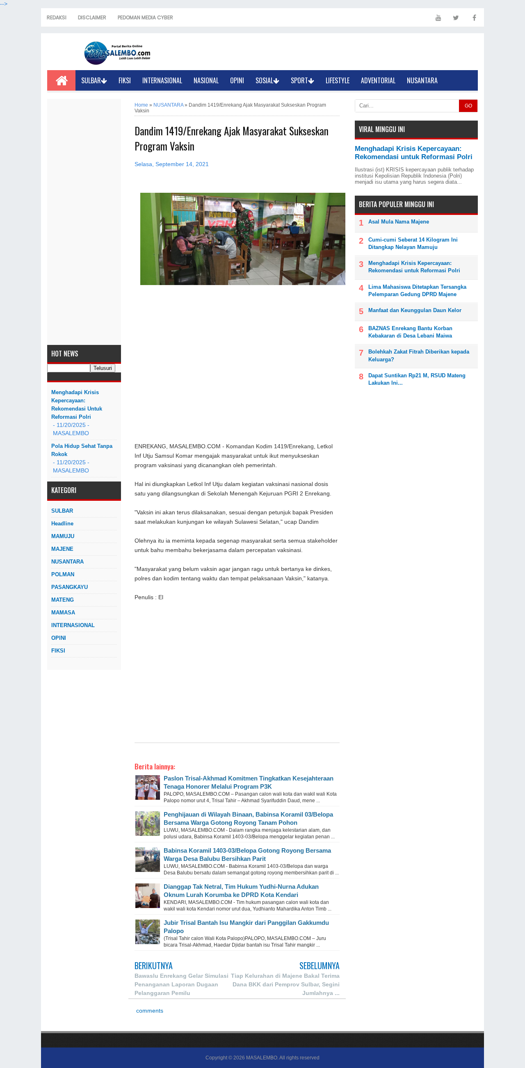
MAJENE (62, 549)
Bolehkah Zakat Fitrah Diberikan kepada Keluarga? (418, 355)
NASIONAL (206, 80)
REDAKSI (56, 17)
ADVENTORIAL (378, 80)
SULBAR (91, 80)
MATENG (62, 600)
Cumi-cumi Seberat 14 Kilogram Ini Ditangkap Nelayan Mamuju (413, 243)
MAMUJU (62, 536)
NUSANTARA (422, 80)
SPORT (299, 80)
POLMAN (62, 574)
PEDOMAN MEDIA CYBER (145, 17)
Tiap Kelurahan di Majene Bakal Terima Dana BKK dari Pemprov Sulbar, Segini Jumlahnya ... (285, 984)
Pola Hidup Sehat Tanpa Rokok (81, 450)
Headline (62, 523)
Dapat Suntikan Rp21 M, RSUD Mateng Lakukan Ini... (417, 379)
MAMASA (63, 612)
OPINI (237, 80)
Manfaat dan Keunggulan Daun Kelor (414, 310)
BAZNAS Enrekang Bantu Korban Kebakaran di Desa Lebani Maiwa (410, 332)
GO (468, 106)
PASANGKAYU (69, 587)
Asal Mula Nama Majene (398, 222)
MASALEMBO (261, 1058)
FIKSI (125, 80)
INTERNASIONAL (162, 80)
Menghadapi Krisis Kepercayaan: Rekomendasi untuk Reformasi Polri (76, 404)
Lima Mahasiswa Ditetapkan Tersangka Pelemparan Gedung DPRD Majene (417, 290)
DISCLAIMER (92, 17)
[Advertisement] (84, 222)
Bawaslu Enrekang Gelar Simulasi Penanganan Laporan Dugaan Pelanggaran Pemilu (181, 984)
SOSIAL (264, 80)
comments (149, 1011)
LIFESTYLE (337, 80)
